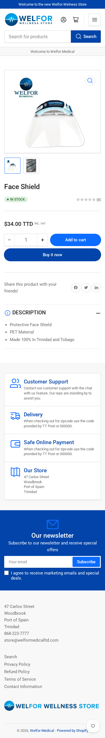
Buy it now (52, 254)
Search (89, 36)
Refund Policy (17, 671)
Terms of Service (20, 679)
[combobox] (52, 36)
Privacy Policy (17, 664)
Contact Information (23, 686)
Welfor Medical (42, 730)
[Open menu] (94, 19)
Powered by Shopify (72, 730)
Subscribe (86, 561)
